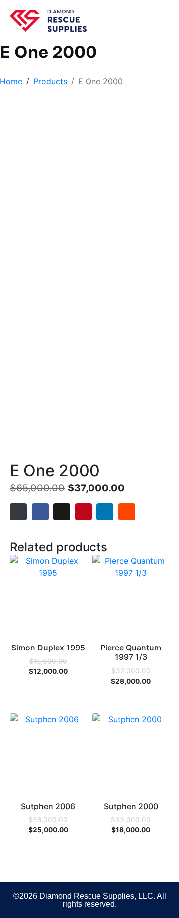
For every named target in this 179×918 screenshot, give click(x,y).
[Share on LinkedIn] (104, 511)
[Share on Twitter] (61, 511)
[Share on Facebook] (40, 511)
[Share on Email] (18, 511)
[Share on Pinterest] (83, 511)
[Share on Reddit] (126, 511)
